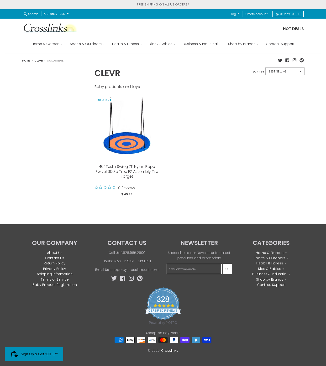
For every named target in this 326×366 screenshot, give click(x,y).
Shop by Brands (269, 279)
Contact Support (271, 284)
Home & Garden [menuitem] (45, 43)
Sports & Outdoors (269, 258)
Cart (290, 14)
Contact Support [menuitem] (280, 43)
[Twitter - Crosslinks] (280, 60)
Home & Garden (270, 252)
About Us (54, 252)
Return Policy (54, 263)
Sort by (258, 71)
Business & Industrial (269, 274)
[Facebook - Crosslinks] (287, 60)
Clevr (38, 60)
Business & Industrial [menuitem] (200, 43)
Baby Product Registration (54, 284)
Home (26, 60)
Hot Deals (293, 28)
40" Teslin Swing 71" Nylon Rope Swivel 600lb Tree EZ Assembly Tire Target (126, 171)
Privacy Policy (54, 268)
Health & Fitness (269, 263)
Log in (235, 14)
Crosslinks (169, 350)
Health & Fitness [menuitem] (125, 43)
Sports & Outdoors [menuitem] (86, 43)
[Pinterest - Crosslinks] (302, 60)
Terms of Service (55, 279)
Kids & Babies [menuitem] (160, 43)
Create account (257, 14)
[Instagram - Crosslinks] (294, 60)
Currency (50, 14)
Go (227, 269)
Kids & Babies (269, 268)
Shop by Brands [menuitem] (241, 43)
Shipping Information (55, 274)
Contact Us (54, 258)
